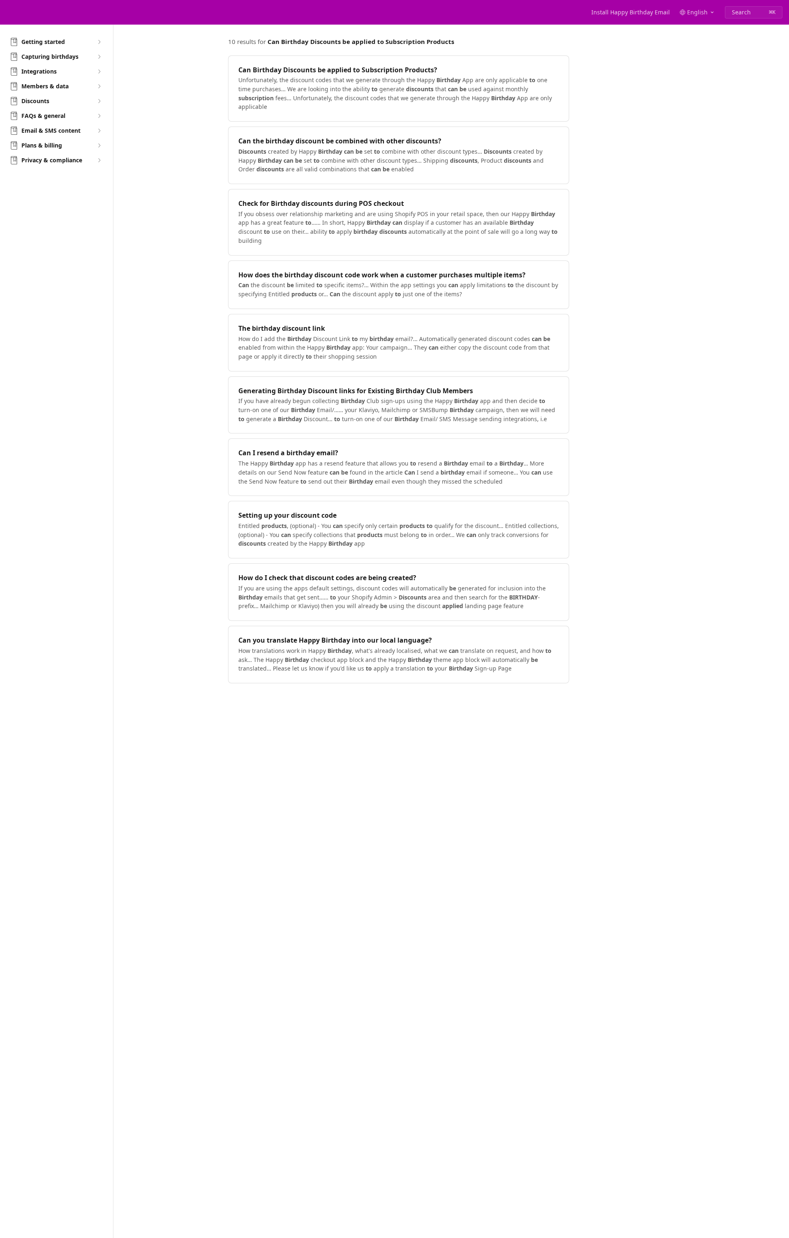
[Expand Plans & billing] (99, 145)
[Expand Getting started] (99, 42)
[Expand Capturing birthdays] (99, 56)
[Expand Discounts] (99, 101)
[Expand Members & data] (99, 86)
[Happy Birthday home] (8, 12)
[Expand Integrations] (99, 71)
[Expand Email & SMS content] (99, 130)
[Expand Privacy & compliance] (99, 160)
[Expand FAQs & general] (99, 116)
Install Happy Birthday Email (630, 12)
